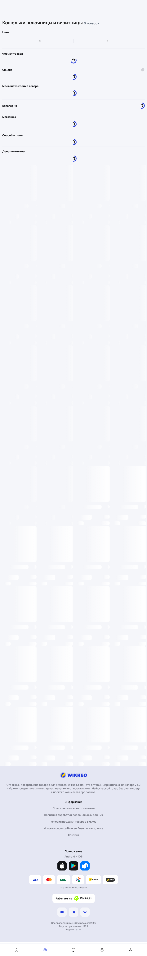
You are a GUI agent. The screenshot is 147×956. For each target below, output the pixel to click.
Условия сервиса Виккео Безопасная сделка (73, 828)
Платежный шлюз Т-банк (73, 887)
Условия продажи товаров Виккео (73, 821)
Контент (73, 835)
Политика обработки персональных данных (73, 815)
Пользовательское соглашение (74, 808)
